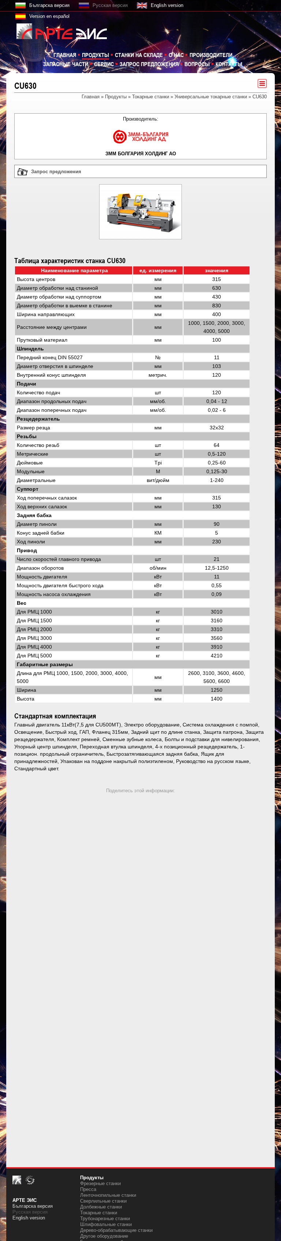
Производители (211, 54)
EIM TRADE (57, 31)
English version (167, 5)
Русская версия (110, 5)
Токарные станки (150, 96)
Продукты (95, 54)
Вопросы (197, 64)
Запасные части (65, 64)
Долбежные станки (101, 1207)
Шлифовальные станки (106, 1224)
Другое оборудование (104, 1236)
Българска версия (49, 5)
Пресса (88, 1189)
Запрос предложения (149, 64)
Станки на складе (139, 54)
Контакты (229, 64)
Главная (64, 54)
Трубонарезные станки (105, 1218)
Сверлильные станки (103, 1201)
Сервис (104, 64)
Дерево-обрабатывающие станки (116, 1230)
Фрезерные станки (100, 1183)
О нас (176, 54)
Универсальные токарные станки (211, 96)
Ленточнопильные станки (108, 1195)
